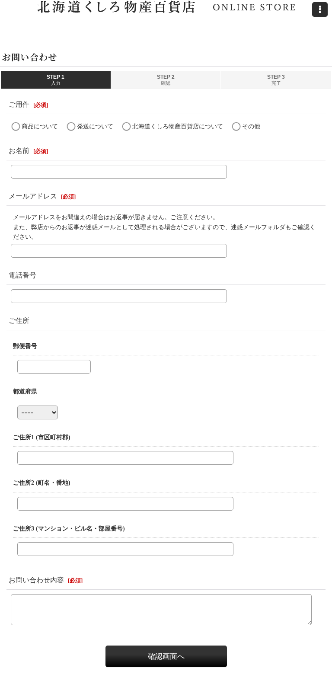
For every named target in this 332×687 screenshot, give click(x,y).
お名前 (19, 151)
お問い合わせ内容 (36, 580)
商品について (40, 126)
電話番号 (22, 275)
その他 (251, 126)
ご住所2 (41, 482)
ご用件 (19, 104)
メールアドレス (33, 196)
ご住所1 (41, 437)
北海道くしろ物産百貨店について (177, 126)
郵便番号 (25, 345)
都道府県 (25, 391)
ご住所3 (69, 528)
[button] (320, 9)
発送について (95, 126)
